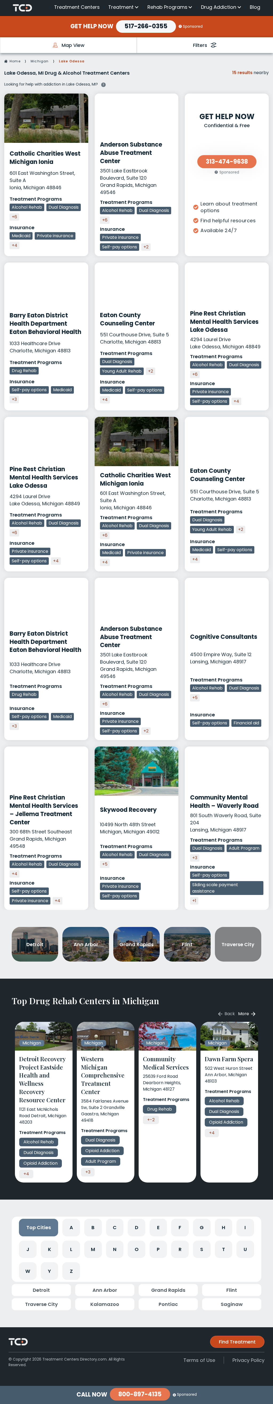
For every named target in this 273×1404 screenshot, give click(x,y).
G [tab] (202, 1227)
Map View (73, 45)
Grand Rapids (168, 1290)
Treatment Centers (77, 7)
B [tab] (92, 1227)
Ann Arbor (105, 1290)
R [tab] (180, 1249)
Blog (255, 7)
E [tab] (158, 1227)
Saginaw (232, 1304)
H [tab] (223, 1227)
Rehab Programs (167, 7)
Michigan (40, 61)
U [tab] (245, 1249)
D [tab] (136, 1227)
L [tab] (71, 1249)
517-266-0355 (146, 26)
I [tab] (245, 1227)
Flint (231, 1290)
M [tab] (93, 1249)
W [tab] (27, 1271)
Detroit (41, 1290)
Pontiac (168, 1304)
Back (229, 1014)
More (244, 1014)
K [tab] (49, 1249)
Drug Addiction (218, 7)
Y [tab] (49, 1271)
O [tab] (137, 1249)
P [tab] (158, 1249)
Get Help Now (91, 26)
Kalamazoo (104, 1304)
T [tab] (223, 1249)
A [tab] (71, 1227)
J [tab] (27, 1249)
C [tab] (115, 1227)
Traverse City (41, 1304)
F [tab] (180, 1227)
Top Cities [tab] (38, 1227)
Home (15, 61)
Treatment (121, 7)
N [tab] (115, 1249)
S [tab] (201, 1249)
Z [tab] (71, 1271)
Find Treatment (237, 1341)
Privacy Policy (248, 1360)
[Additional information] (103, 84)
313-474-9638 (227, 162)
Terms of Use (199, 1360)
